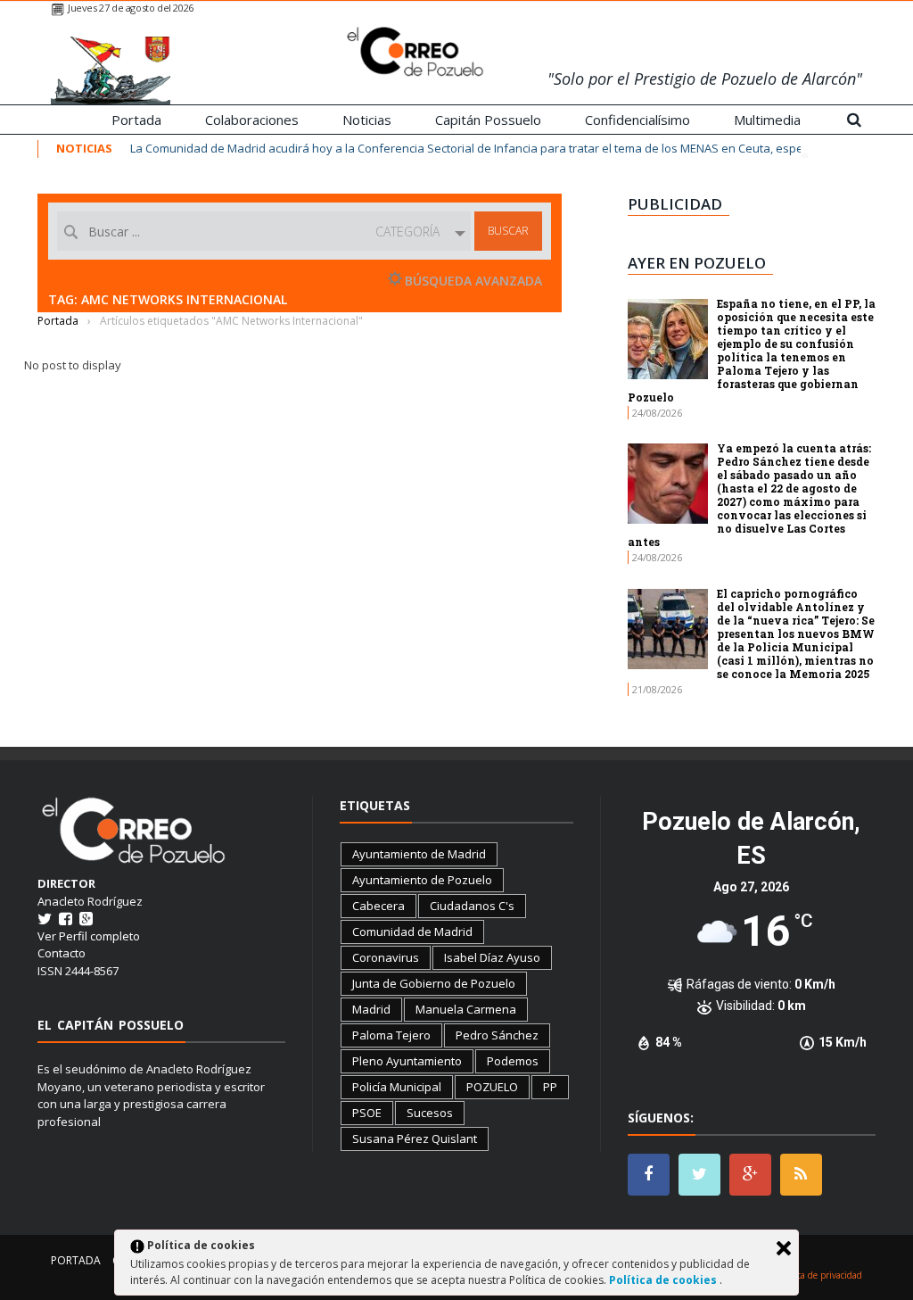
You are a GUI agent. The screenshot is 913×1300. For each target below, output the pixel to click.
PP (550, 1087)
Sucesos (430, 1113)
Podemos (513, 1061)
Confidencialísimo (637, 119)
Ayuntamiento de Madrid (419, 854)
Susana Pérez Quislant (414, 1138)
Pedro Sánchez (497, 1035)
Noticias (366, 119)
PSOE (367, 1113)
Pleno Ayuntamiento (407, 1061)
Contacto (61, 953)
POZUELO (492, 1087)
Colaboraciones (252, 119)
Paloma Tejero (391, 1035)
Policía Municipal (396, 1087)
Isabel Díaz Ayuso (492, 957)
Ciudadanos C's (472, 906)
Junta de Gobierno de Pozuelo (433, 983)
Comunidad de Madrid (412, 931)
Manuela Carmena (465, 1009)
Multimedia (767, 119)
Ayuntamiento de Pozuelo (422, 880)
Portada (136, 119)
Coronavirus (385, 957)
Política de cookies (664, 1280)
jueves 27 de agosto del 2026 (130, 7)
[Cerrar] (784, 1248)
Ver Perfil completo (88, 936)
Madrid (371, 1009)
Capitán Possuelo (488, 119)
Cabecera (378, 906)
